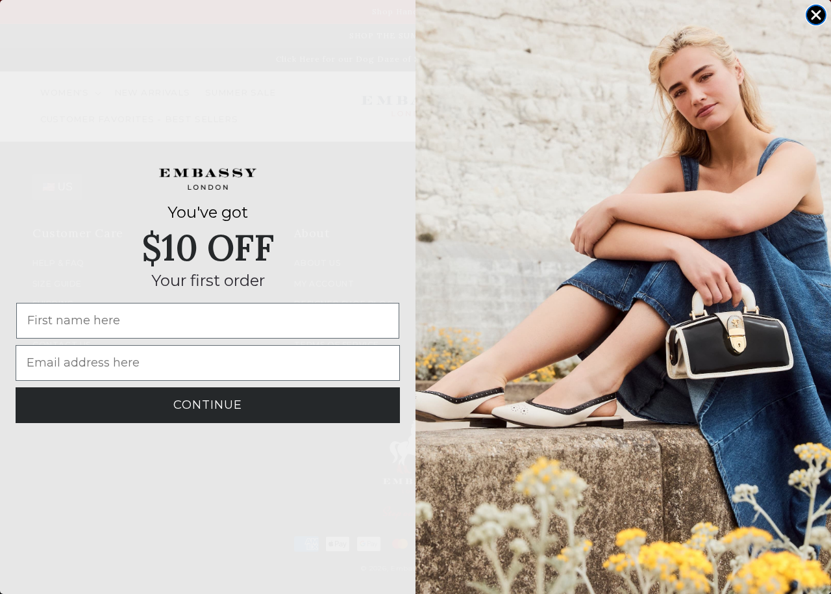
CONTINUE (207, 405)
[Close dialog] (816, 15)
